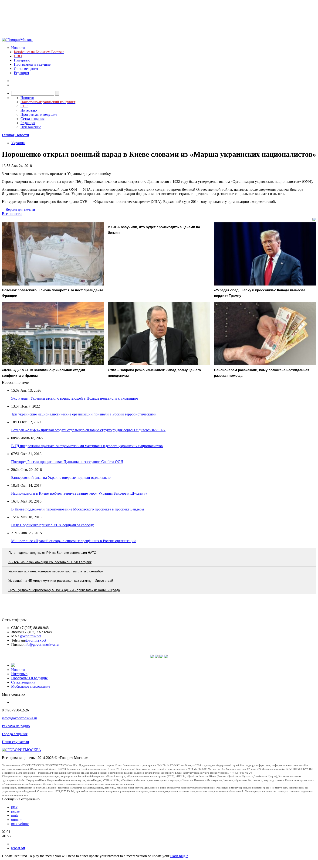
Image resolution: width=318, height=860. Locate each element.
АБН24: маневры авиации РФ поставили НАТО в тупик (49, 562)
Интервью (22, 60)
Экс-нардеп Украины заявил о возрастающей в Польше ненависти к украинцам (74, 398)
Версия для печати (20, 209)
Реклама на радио (16, 726)
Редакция (21, 73)
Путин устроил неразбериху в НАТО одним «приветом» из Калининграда (64, 590)
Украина (18, 143)
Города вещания (14, 734)
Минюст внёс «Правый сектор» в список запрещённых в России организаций (73, 541)
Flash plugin (179, 856)
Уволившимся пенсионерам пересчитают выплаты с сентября (56, 571)
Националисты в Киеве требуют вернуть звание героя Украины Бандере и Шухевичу (79, 493)
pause (15, 811)
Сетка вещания (26, 69)
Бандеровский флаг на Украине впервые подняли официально (61, 477)
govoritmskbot (30, 636)
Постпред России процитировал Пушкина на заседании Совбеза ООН (67, 462)
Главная (8, 135)
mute (14, 815)
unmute (16, 820)
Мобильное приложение (30, 686)
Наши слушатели (15, 742)
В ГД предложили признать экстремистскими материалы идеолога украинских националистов (87, 446)
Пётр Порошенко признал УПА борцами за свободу (52, 525)
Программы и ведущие (32, 64)
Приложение (30, 127)
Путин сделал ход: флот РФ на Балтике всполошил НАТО (52, 552)
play (14, 807)
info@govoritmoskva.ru (41, 644)
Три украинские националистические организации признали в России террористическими (83, 414)
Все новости (12, 214)
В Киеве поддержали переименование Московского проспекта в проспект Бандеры (77, 509)
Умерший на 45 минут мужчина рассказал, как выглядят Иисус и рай (60, 580)
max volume (20, 824)
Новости (18, 48)
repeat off (18, 848)
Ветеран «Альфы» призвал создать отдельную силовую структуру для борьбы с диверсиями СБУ (88, 430)
